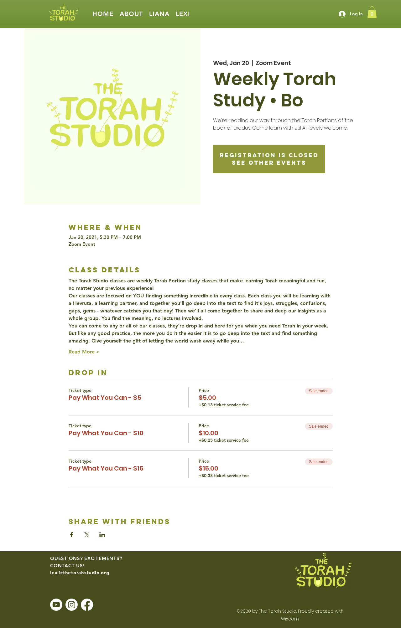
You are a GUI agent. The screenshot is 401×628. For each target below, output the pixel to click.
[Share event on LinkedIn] (102, 534)
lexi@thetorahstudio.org (79, 572)
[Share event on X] (87, 534)
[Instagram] (71, 605)
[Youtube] (56, 605)
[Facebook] (87, 605)
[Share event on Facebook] (72, 534)
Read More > (84, 352)
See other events (269, 162)
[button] (131, 14)
